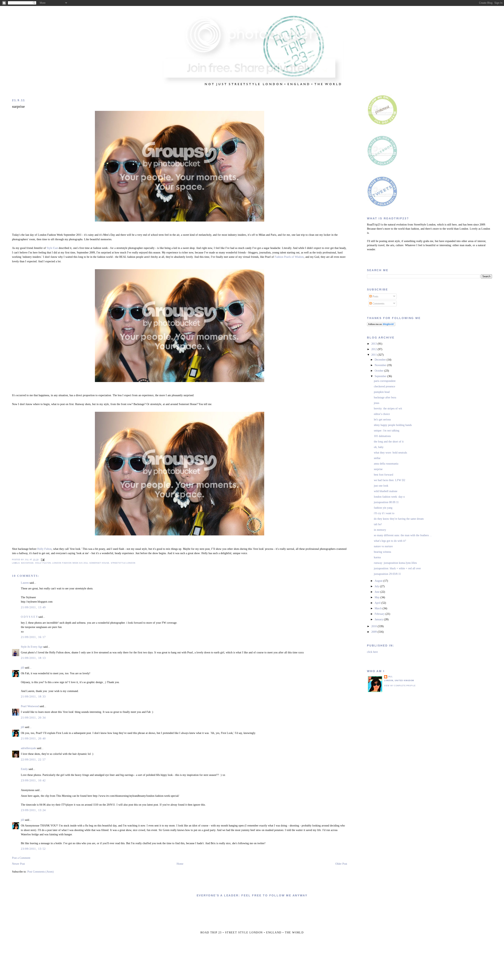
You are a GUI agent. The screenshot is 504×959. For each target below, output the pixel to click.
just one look (381, 485)
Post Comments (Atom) (40, 871)
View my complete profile (400, 686)
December (381, 359)
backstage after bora (385, 397)
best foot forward (383, 474)
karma (377, 557)
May (377, 597)
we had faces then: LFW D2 (389, 480)
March (379, 608)
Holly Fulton (44, 548)
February (380, 613)
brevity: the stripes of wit (388, 408)
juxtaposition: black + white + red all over (397, 568)
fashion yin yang (383, 507)
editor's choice (382, 414)
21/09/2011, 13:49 (33, 607)
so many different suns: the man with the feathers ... (403, 535)
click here (372, 651)
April (378, 602)
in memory (380, 529)
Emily (24, 769)
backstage (27, 563)
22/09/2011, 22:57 (33, 759)
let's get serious (382, 419)
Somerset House (99, 563)
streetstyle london (123, 563)
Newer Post (18, 863)
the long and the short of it (389, 441)
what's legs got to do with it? (390, 540)
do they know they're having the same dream (399, 518)
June (377, 591)
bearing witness (382, 551)
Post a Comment (21, 857)
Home (180, 863)
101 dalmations (382, 436)
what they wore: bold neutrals (390, 452)
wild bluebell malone (385, 491)
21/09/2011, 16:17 (33, 637)
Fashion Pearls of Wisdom (289, 256)
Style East (52, 248)
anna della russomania (386, 463)
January (379, 619)
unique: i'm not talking (386, 430)
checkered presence (384, 386)
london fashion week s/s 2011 (70, 563)
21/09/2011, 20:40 (33, 738)
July (377, 586)
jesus (376, 403)
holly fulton (43, 563)
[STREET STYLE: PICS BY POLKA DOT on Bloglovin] (381, 325)
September (381, 376)
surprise (18, 106)
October (379, 370)
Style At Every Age (32, 646)
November (381, 365)
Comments (378, 303)
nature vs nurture (383, 546)
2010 (374, 626)
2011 (374, 354)
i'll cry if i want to (384, 513)
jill (22, 667)
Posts (375, 296)
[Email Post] (42, 560)
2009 (374, 631)
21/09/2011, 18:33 (33, 696)
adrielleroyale (28, 748)
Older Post (341, 863)
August (379, 580)
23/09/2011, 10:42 (33, 780)
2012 (374, 349)
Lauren (25, 582)
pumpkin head (382, 391)
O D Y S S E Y (29, 616)
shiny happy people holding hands (393, 425)
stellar (377, 458)
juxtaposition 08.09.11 (386, 502)
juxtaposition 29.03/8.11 (387, 573)
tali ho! (378, 524)
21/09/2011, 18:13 (33, 658)
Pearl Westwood (30, 706)
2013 (374, 343)
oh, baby (379, 447)
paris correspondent (385, 380)
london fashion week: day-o (389, 496)
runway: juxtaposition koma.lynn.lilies (395, 562)
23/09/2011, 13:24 (33, 810)
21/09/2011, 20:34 (33, 717)
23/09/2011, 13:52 (33, 848)
